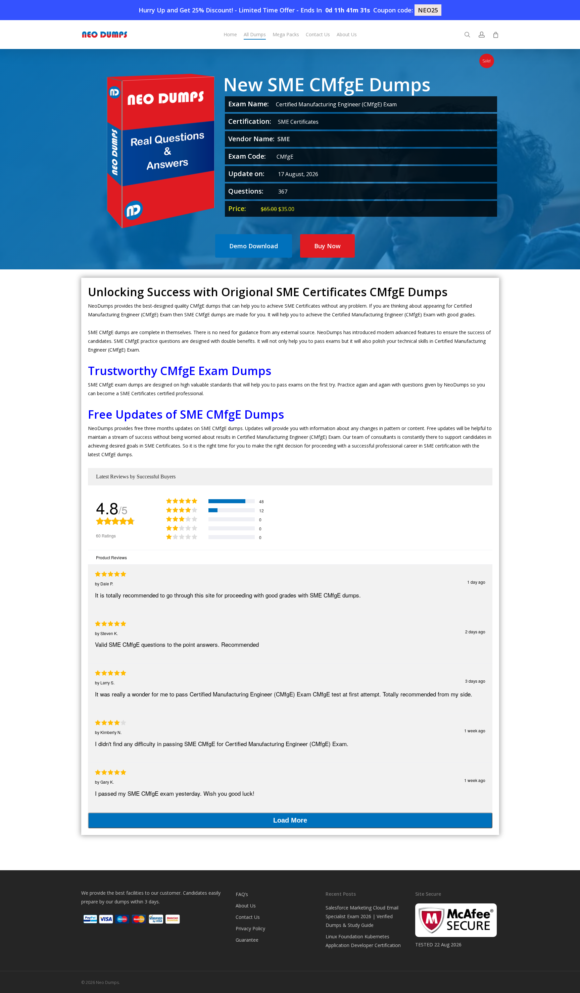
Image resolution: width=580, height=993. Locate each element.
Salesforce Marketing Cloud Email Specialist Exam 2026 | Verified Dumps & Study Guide (362, 916)
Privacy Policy (250, 928)
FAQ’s (242, 894)
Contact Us (248, 917)
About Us (246, 905)
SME (283, 139)
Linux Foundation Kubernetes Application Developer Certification (363, 940)
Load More (290, 820)
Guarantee (247, 940)
